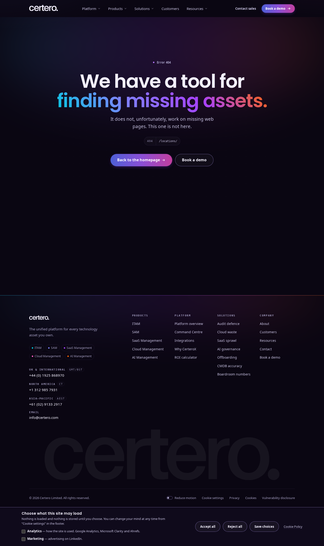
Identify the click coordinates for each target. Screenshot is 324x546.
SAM (54, 348)
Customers (170, 8)
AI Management (81, 356)
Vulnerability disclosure (278, 498)
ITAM (38, 348)
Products (115, 8)
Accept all (207, 526)
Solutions (142, 8)
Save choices (264, 526)
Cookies (250, 498)
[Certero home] (43, 8)
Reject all (235, 526)
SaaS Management (79, 348)
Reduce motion (185, 498)
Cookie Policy (293, 526)
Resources (195, 8)
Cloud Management (48, 356)
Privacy (234, 498)
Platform (89, 8)
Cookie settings (213, 498)
